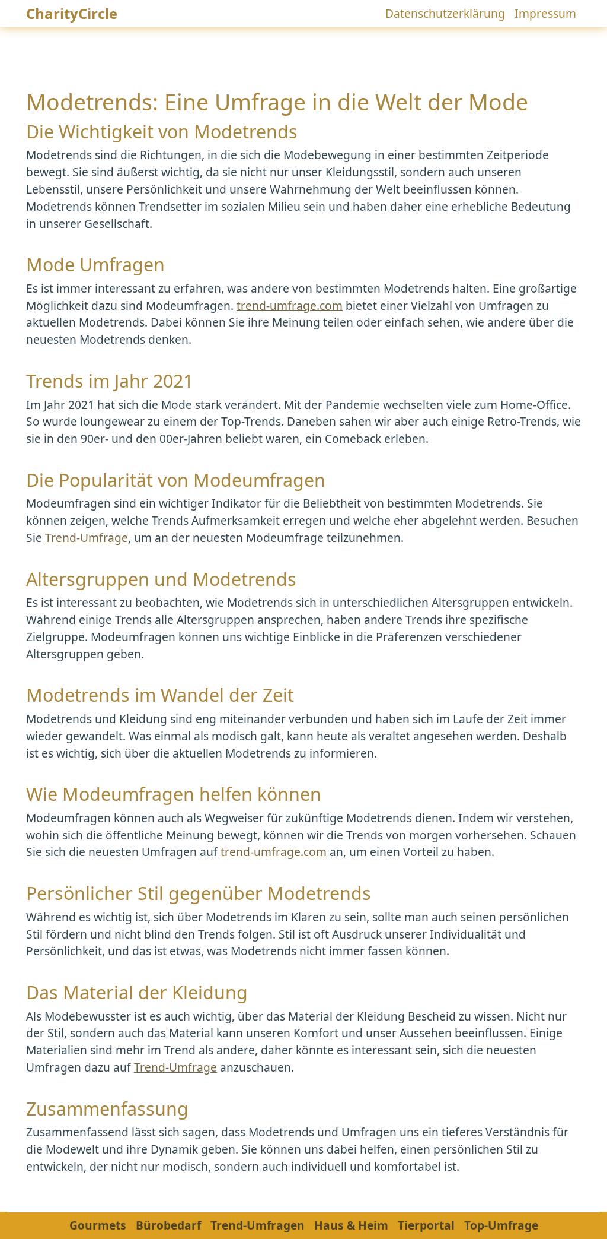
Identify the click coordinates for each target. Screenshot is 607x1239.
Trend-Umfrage (86, 538)
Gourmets (97, 1225)
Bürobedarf (168, 1225)
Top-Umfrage (501, 1225)
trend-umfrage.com (290, 305)
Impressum (545, 13)
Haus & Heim (351, 1225)
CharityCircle (71, 13)
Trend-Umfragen (257, 1225)
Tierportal (426, 1225)
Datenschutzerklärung (445, 13)
